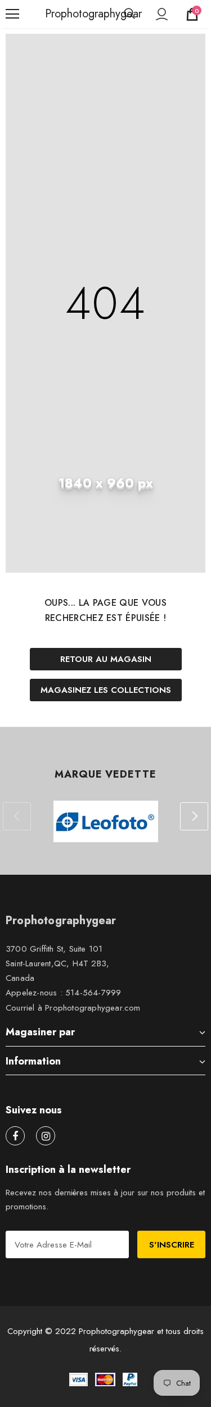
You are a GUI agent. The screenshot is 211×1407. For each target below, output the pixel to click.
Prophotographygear (59, 14)
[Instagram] (45, 1135)
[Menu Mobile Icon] (12, 14)
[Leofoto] (105, 821)
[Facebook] (15, 1135)
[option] (105, 821)
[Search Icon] (129, 14)
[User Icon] (162, 14)
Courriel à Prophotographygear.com (73, 1008)
